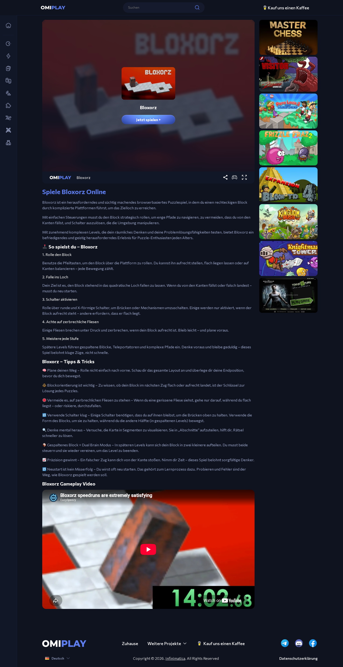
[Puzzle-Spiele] (7, 106)
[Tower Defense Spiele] (7, 143)
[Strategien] (7, 130)
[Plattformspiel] (7, 93)
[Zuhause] (7, 25)
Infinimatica (175, 658)
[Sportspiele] (7, 118)
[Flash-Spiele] (7, 56)
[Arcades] (7, 44)
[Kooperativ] (7, 81)
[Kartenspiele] (7, 68)
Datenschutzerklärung (298, 658)
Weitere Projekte (164, 643)
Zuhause (130, 643)
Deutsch (58, 658)
